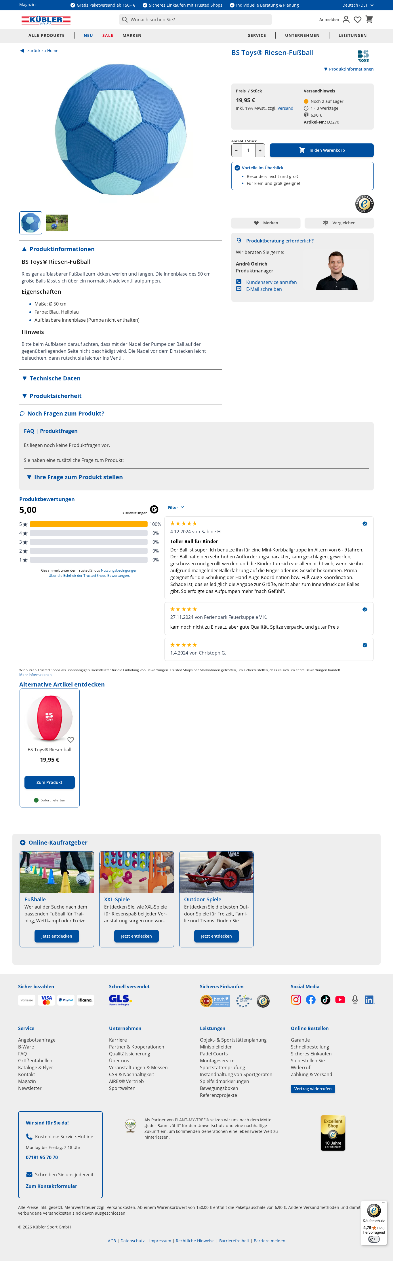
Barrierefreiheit (234, 1240)
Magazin (27, 1081)
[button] (121, 249)
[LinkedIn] (370, 999)
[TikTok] (325, 1000)
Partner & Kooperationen (136, 1047)
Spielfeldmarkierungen (224, 1081)
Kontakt (26, 1074)
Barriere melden (269, 1240)
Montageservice (217, 1060)
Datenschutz (133, 1240)
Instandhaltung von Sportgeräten (236, 1074)
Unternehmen (302, 35)
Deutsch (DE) (354, 5)
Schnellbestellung (310, 1047)
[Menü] (383, 1204)
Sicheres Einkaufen (222, 986)
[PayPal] (66, 1000)
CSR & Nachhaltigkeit (131, 1074)
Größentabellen (35, 1060)
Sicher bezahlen (36, 986)
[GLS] (151, 1000)
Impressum (160, 1240)
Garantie (300, 1040)
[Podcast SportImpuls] (355, 1000)
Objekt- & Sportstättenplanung (233, 1040)
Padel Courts (214, 1053)
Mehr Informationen (35, 674)
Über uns (119, 1060)
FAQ (22, 1053)
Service (257, 35)
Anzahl (244, 141)
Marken (132, 35)
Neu (88, 35)
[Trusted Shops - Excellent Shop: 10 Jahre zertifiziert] (333, 1132)
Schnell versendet (129, 986)
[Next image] (213, 130)
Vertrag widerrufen (313, 1088)
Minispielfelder (216, 1047)
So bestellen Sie (308, 1060)
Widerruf (300, 1067)
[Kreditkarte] (46, 1000)
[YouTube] (340, 1000)
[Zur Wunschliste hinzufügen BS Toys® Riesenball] (71, 740)
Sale (107, 35)
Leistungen (353, 35)
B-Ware (26, 1047)
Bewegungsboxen (219, 1088)
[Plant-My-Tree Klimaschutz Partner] (130, 1126)
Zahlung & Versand (311, 1074)
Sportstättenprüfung (222, 1067)
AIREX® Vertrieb (126, 1081)
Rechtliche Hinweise (195, 1240)
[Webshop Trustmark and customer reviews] (226, 1001)
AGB (112, 1240)
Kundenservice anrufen (271, 282)
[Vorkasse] (26, 1000)
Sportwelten (122, 1088)
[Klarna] (85, 1000)
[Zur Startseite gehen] (46, 19)
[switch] (374, 1239)
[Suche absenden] (123, 19)
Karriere (118, 1040)
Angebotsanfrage (37, 1040)
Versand (285, 108)
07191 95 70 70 (42, 1157)
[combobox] (195, 19)
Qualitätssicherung (129, 1053)
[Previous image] (28, 130)
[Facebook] (311, 1000)
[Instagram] (296, 1000)
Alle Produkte (46, 35)
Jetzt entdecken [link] (56, 936)
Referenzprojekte (218, 1095)
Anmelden (329, 19)
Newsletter (30, 1088)
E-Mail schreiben (264, 289)
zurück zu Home (42, 50)
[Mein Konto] (346, 19)
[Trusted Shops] (263, 1001)
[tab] (30, 222)
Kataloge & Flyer (35, 1067)
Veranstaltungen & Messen (138, 1067)
